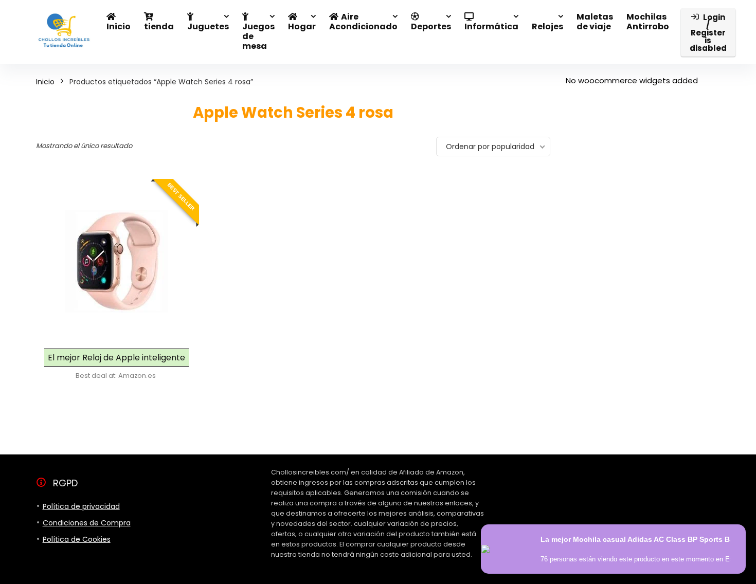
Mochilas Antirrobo (647, 21)
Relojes (547, 26)
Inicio (118, 26)
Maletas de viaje (595, 21)
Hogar (302, 26)
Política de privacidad (81, 506)
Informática (491, 26)
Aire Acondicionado (363, 21)
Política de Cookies (77, 539)
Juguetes (208, 26)
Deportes (431, 26)
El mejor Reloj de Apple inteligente (116, 357)
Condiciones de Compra (87, 523)
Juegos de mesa (258, 36)
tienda (159, 26)
